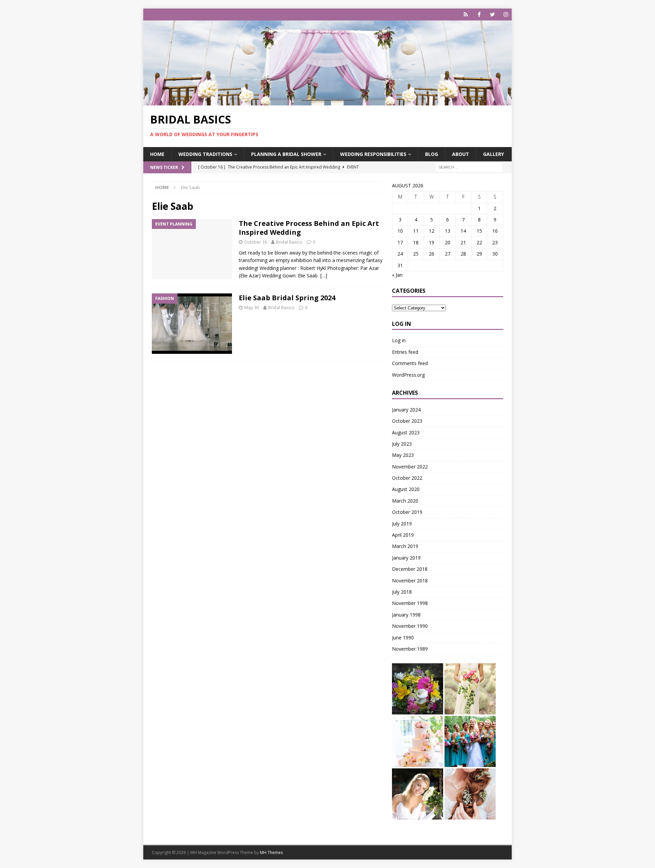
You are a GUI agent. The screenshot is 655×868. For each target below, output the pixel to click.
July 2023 (402, 443)
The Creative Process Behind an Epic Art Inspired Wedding (309, 228)
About (460, 154)
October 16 (255, 242)
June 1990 (403, 637)
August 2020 (406, 489)
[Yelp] (466, 14)
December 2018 (409, 569)
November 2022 (410, 466)
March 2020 (405, 500)
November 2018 (410, 580)
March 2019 (405, 546)
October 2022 (407, 478)
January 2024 (406, 409)
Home (157, 154)
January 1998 (406, 614)
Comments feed (410, 363)
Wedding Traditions (205, 154)
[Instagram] (506, 14)
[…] (323, 275)
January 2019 (406, 557)
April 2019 (403, 535)
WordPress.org (408, 375)
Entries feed (405, 352)
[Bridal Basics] (327, 101)
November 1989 (410, 649)
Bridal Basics (289, 242)
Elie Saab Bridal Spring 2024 (287, 297)
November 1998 (410, 603)
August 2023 (406, 432)
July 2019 (402, 523)
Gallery (493, 154)
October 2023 (407, 421)
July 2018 (402, 592)
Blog (431, 154)
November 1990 (410, 626)
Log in (399, 340)
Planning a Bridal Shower (286, 154)
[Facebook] (479, 14)
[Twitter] (492, 14)
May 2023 (403, 455)
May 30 (251, 307)
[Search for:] (469, 166)
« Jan (397, 275)
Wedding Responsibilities (373, 154)
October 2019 (407, 512)
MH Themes (271, 852)
